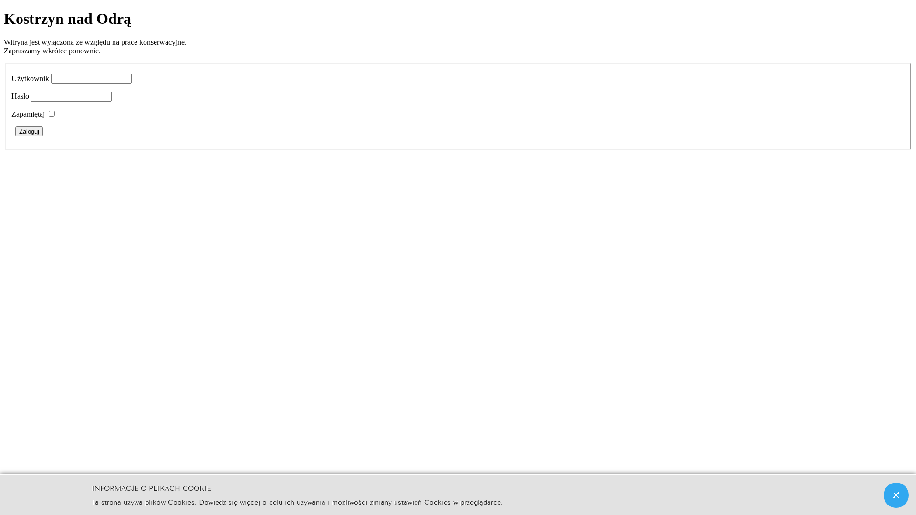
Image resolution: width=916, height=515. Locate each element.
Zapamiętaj (28, 114)
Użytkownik (30, 78)
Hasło (20, 96)
